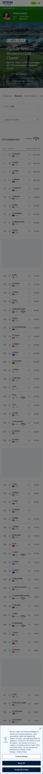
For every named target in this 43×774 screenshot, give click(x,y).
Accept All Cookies (21, 770)
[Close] (40, 728)
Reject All (21, 763)
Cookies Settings (21, 756)
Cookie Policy (22, 752)
